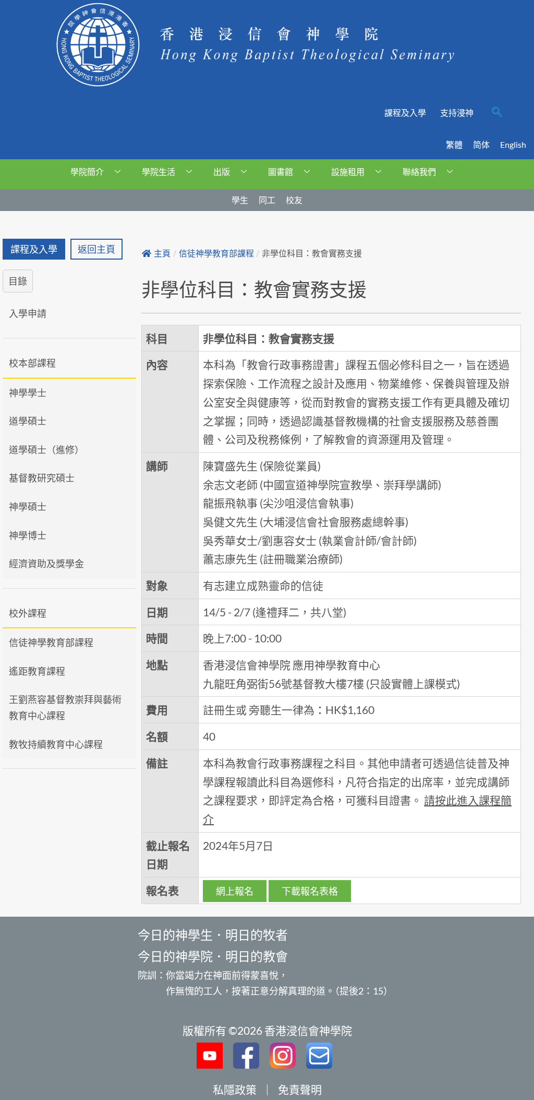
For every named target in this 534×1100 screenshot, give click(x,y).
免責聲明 (300, 1089)
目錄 (17, 281)
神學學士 (27, 393)
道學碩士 (27, 421)
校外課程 (27, 613)
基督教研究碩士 (42, 478)
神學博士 (27, 535)
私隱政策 (235, 1089)
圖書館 (280, 172)
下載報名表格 (310, 891)
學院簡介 (87, 172)
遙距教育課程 (37, 671)
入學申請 (27, 313)
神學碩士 (27, 506)
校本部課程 (32, 363)
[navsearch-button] (497, 112)
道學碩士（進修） (46, 449)
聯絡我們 (419, 172)
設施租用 (348, 172)
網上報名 (234, 891)
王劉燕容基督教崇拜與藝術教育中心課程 (65, 707)
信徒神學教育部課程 (51, 642)
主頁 (162, 254)
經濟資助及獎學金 (46, 563)
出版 (221, 172)
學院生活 (158, 172)
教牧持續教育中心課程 (56, 744)
